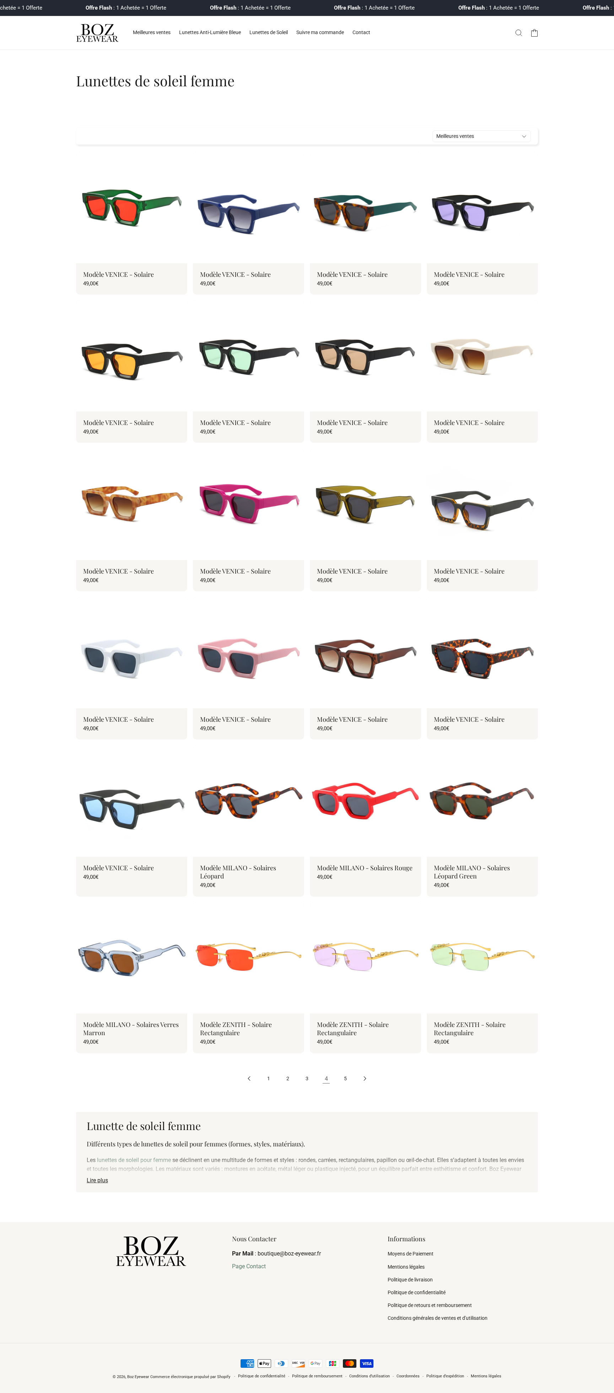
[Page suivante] (364, 1078)
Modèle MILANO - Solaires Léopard (238, 872)
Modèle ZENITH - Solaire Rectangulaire (236, 1029)
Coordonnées (408, 1376)
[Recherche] (519, 33)
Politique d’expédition (445, 1376)
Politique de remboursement (317, 1376)
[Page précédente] (249, 1078)
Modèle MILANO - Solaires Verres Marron (131, 1029)
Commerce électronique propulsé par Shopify (190, 1377)
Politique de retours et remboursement (430, 1305)
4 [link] (326, 1078)
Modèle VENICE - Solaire (118, 274)
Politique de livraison (410, 1279)
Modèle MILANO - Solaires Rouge (365, 868)
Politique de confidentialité (417, 1292)
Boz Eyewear (138, 1377)
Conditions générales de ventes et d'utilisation (438, 1318)
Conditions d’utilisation (369, 1376)
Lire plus (97, 1180)
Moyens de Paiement (410, 1254)
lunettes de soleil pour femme (134, 1160)
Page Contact (249, 1266)
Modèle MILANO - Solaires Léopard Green (472, 872)
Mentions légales (406, 1267)
